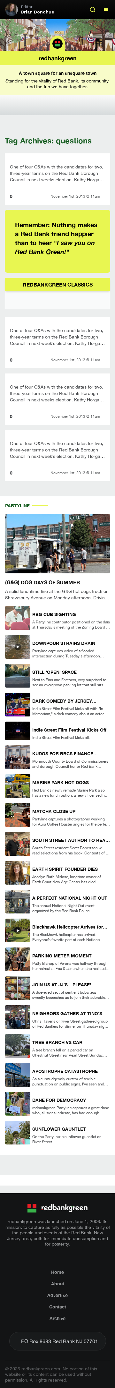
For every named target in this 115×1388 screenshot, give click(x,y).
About (57, 1283)
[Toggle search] (92, 9)
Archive (57, 1318)
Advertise (57, 1295)
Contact (57, 1306)
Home (57, 1272)
